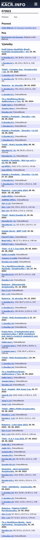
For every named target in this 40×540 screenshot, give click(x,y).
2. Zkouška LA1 (8, 327)
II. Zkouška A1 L (8, 58)
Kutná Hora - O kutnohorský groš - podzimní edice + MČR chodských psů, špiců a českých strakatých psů (20, 333)
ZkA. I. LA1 (6, 207)
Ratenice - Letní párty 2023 (15, 425)
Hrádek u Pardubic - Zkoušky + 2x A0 (20, 130)
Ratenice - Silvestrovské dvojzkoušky (13, 285)
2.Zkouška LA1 (8, 536)
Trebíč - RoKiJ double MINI (15, 144)
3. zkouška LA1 (8, 502)
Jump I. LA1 (6, 404)
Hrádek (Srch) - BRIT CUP (14, 231)
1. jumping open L (9, 346)
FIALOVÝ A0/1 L (8, 237)
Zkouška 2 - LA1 (8, 418)
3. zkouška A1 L (8, 311)
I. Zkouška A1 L (8, 63)
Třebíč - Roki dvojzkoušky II (15, 317)
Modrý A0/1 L (7, 241)
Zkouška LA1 (7, 112)
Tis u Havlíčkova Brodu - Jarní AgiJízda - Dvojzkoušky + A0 (16, 267)
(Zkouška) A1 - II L (9, 150)
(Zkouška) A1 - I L (9, 156)
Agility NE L (6, 445)
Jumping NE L (7, 452)
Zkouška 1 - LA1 (8, 415)
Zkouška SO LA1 (8, 464)
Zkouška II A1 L (8, 480)
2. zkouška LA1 (8, 79)
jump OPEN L (7, 170)
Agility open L (7, 342)
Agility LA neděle (8, 255)
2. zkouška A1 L (8, 94)
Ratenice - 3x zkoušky (12, 298)
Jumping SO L (7, 455)
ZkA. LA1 (5, 211)
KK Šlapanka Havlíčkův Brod (25, 28)
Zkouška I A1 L (8, 475)
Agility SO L (6, 448)
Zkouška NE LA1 (8, 459)
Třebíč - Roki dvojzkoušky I (15, 358)
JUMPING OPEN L (9, 200)
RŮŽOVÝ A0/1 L (8, 244)
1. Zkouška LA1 (8, 323)
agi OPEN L (6, 166)
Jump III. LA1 (7, 395)
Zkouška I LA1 (7, 280)
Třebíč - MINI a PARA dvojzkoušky (18, 409)
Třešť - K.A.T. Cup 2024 (13, 249)
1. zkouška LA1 (8, 75)
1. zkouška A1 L (8, 89)
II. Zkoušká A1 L (8, 180)
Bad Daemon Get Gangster (12, 37)
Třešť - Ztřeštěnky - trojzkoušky (17, 487)
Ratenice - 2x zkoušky (12, 85)
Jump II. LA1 (7, 401)
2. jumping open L (9, 351)
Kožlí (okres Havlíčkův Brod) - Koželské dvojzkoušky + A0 (16, 50)
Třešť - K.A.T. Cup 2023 (13, 439)
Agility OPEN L (8, 196)
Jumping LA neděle (9, 258)
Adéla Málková (7, 28)
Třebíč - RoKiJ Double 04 (14, 215)
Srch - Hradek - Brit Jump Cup (16, 389)
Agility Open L (7, 105)
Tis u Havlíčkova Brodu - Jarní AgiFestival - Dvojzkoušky (16, 523)
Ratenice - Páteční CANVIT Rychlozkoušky (15, 509)
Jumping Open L (8, 108)
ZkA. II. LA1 (6, 203)
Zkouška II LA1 (8, 274)
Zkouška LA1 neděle (10, 262)
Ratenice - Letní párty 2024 (15, 190)
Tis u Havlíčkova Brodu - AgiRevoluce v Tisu (14, 100)
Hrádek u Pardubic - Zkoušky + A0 (18, 116)
